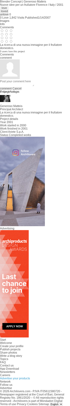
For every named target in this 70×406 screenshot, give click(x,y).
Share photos (8, 352)
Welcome (6, 342)
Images (4, 20)
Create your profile (12, 346)
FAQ (3, 362)
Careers (5, 375)
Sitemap (43, 404)
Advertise (6, 388)
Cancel (17, 88)
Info (2, 24)
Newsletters (7, 371)
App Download (9, 368)
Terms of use (8, 404)
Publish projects (10, 349)
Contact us (7, 365)
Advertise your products (15, 378)
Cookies (32, 404)
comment (6, 88)
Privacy (21, 404)
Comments (7, 27)
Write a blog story (11, 355)
